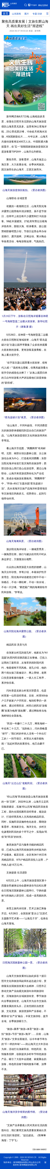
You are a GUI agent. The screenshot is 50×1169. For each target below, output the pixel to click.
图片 (26, 13)
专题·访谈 (37, 13)
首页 (5, 13)
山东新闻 (16, 13)
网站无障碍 (43, 5)
